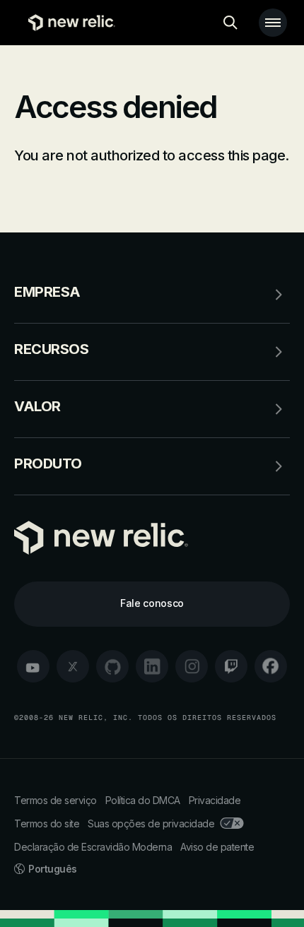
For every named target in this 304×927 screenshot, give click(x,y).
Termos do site (46, 823)
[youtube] (33, 666)
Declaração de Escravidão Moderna (93, 847)
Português (52, 869)
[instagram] (192, 666)
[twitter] (73, 666)
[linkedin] (152, 666)
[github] (112, 666)
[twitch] (231, 666)
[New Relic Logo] (68, 23)
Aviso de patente (217, 847)
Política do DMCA (142, 800)
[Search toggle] (230, 22)
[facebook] (271, 666)
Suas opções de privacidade (151, 823)
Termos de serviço (55, 800)
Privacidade (215, 800)
